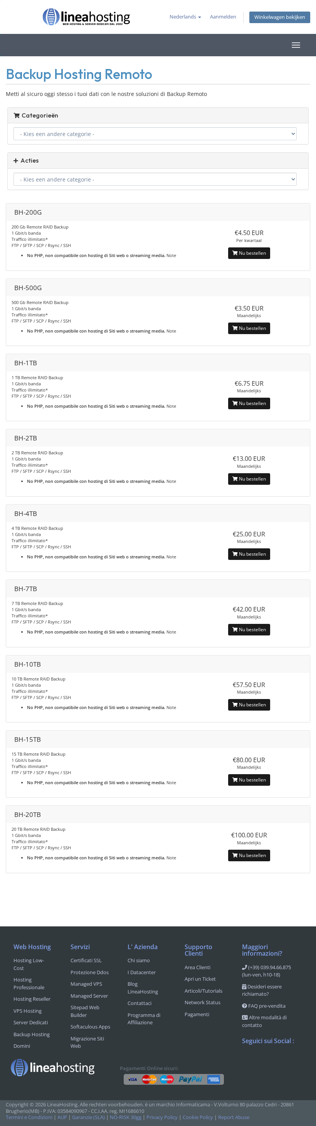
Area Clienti (197, 967)
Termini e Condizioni (29, 1117)
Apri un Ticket (200, 978)
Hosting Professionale (28, 983)
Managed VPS (86, 983)
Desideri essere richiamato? (262, 990)
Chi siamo (139, 960)
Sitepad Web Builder (85, 1011)
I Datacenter (142, 972)
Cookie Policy (198, 1117)
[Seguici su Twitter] (263, 1061)
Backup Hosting (31, 1034)
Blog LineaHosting (143, 987)
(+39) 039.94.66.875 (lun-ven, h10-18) (266, 971)
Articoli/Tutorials (203, 990)
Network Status (202, 1002)
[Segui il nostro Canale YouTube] (279, 1061)
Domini (21, 1045)
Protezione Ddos (90, 972)
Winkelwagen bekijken (279, 17)
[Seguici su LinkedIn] (248, 1078)
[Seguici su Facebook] (248, 1061)
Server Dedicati (30, 1022)
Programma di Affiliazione (144, 1019)
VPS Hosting (27, 1010)
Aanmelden (223, 16)
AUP (62, 1117)
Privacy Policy (162, 1117)
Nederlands (183, 16)
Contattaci (139, 1003)
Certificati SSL (86, 960)
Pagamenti (197, 1014)
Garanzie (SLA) (88, 1117)
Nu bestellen (252, 253)
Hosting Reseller (31, 998)
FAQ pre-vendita (266, 1005)
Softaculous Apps (90, 1026)
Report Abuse (233, 1117)
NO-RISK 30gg (125, 1117)
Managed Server (89, 995)
